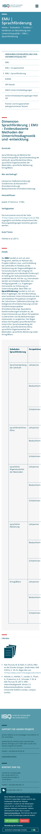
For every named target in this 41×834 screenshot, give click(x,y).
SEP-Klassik (10, 84)
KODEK (8, 79)
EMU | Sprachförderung (15, 73)
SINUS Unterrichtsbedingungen (18, 90)
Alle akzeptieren (11, 821)
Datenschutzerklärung (12, 813)
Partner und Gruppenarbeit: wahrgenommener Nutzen (17, 105)
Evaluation (15, 27)
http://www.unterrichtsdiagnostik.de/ (20, 218)
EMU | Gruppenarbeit (14, 68)
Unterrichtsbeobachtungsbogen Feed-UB (21, 96)
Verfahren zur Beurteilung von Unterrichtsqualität (16, 32)
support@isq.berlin (9, 756)
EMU (7, 62)
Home (5, 27)
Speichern (24, 821)
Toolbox (27, 27)
